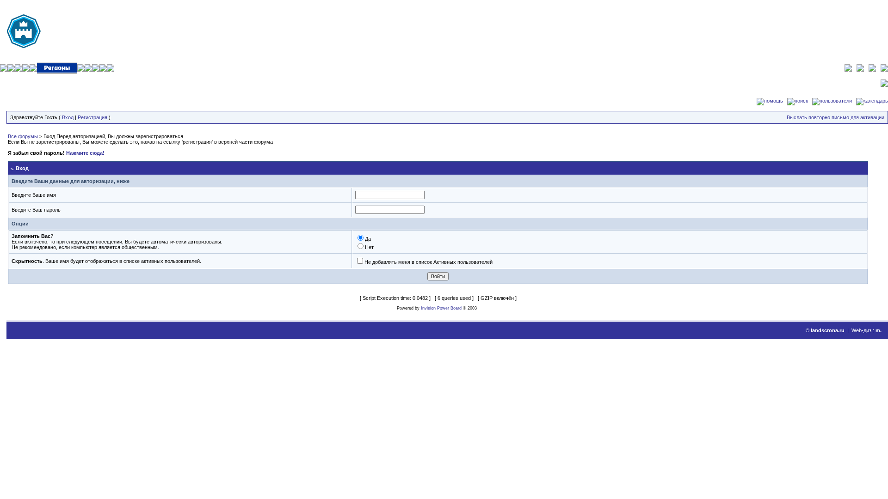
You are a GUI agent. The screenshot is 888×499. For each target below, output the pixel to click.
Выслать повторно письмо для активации (835, 117)
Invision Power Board (441, 308)
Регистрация (92, 117)
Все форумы (23, 136)
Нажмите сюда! (85, 153)
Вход (68, 117)
